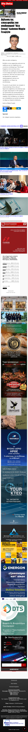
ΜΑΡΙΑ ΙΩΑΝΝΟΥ (5, 221)
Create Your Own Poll (10, 292)
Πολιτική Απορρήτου (14, 686)
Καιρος (14, 0)
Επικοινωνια (25, 0)
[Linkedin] (18, 108)
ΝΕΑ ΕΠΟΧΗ (13, 221)
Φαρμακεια (9, 0)
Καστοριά (19, 56)
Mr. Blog (15, 56)
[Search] (23, 665)
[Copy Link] (14, 108)
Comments (11, 290)
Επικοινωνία (14, 680)
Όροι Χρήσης (14, 683)
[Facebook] (5, 108)
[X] (9, 108)
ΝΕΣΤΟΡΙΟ (19, 221)
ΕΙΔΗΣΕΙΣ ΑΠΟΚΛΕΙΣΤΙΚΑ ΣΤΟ (10, 126)
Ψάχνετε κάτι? (14, 662)
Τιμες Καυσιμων (19, 0)
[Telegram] (5, 110)
